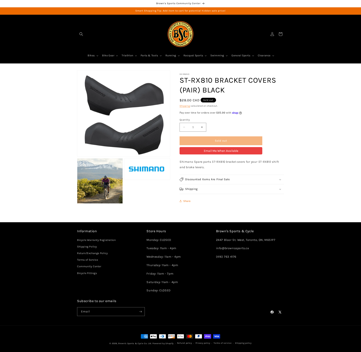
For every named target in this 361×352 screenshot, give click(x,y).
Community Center (89, 266)
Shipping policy (243, 343)
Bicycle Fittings (87, 273)
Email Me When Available (221, 151)
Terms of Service (87, 259)
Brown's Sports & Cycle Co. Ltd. (135, 343)
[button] (81, 34)
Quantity (185, 119)
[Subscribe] (140, 311)
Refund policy (184, 343)
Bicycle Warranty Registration (96, 240)
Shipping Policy (87, 246)
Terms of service (222, 343)
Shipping (185, 106)
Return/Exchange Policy (92, 253)
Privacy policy (203, 343)
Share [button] (187, 201)
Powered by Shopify (163, 343)
